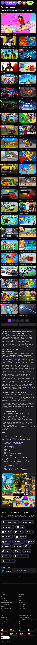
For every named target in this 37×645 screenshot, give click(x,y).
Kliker (20, 600)
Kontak (2, 626)
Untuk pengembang (5, 619)
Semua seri (21, 579)
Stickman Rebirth (10, 448)
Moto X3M (15, 403)
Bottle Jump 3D (9, 450)
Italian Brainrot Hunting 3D (20, 365)
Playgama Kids (22, 621)
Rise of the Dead (16, 361)
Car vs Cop (8, 455)
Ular (20, 596)
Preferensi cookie (23, 623)
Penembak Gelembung (6, 602)
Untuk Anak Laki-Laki (6, 608)
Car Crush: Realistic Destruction (14, 468)
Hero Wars (8, 452)
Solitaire (21, 602)
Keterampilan (4, 600)
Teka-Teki (3, 592)
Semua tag (21, 576)
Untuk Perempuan (5, 604)
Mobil (20, 588)
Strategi (2, 596)
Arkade (9, 403)
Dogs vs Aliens (9, 446)
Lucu (20, 590)
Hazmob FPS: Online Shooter (10, 356)
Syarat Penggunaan (24, 617)
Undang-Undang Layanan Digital (27, 619)
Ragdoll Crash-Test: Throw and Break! (16, 469)
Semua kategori (23, 608)
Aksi (2, 590)
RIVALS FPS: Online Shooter (13, 453)
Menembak (23, 355)
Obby (2, 610)
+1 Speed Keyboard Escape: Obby (15, 442)
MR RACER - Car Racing (28, 397)
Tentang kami (4, 617)
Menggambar (22, 604)
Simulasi (3, 598)
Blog (2, 615)
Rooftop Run (19, 380)
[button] (18, 570)
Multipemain (22, 592)
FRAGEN (7, 449)
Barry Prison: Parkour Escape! (10, 377)
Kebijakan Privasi (5, 623)
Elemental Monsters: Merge (13, 445)
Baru (2, 579)
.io (1, 588)
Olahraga (3, 594)
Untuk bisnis (4, 621)
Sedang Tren (4, 576)
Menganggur (22, 606)
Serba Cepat (24, 375)
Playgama (3, 567)
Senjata (21, 598)
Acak (2, 581)
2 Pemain (3, 606)
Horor (20, 586)
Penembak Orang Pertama (9, 355)
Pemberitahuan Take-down (25, 615)
